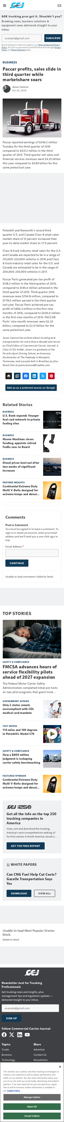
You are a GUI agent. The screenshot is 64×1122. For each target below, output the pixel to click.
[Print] (8, 376)
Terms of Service (18, 49)
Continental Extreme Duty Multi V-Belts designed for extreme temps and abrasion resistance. (21, 490)
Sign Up (11, 1018)
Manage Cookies (32, 1097)
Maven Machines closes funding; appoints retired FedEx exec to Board (19, 443)
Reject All (32, 1106)
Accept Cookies (32, 1116)
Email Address (14, 546)
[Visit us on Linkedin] (19, 1034)
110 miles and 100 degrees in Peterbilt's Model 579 (20, 732)
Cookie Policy (13, 1090)
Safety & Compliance (16, 662)
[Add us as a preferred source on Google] (17, 376)
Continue (17, 563)
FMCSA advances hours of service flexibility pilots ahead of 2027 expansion (30, 672)
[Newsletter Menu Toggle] (59, 5)
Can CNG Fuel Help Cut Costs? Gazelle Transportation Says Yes (32, 879)
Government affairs (16, 701)
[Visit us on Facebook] (4, 1034)
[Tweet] (43, 376)
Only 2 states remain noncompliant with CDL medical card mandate (18, 709)
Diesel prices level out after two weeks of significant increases (21, 466)
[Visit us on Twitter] (12, 1034)
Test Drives (10, 726)
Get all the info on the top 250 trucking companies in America (32, 818)
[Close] (60, 1066)
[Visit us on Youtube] (27, 1034)
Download (19, 893)
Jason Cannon (20, 86)
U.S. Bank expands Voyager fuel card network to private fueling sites (21, 419)
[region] (32, 1092)
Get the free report (25, 846)
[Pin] (51, 376)
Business (10, 62)
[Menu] (5, 5)
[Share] (25, 376)
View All (44, 893)
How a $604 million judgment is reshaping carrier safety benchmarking (21, 758)
